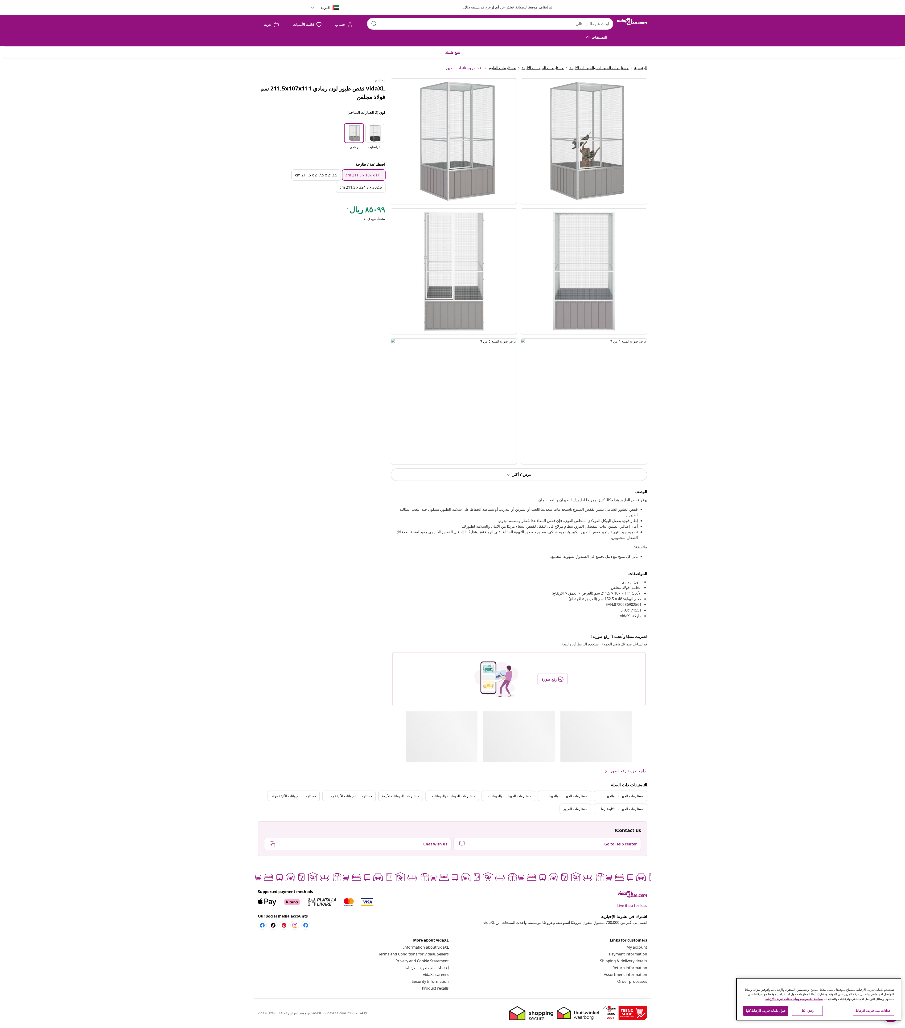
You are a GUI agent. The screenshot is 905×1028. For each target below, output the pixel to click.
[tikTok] (273, 925)
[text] (365, 210)
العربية (325, 7)
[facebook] (305, 925)
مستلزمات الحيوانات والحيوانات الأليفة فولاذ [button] (506, 796)
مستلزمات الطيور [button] (575, 809)
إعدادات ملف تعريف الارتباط (427, 967)
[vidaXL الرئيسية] (632, 21)
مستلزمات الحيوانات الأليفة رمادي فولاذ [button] (619, 809)
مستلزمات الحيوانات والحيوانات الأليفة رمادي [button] (563, 796)
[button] (503, 7)
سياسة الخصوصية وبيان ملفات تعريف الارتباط (794, 999)
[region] (818, 999)
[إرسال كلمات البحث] (374, 23)
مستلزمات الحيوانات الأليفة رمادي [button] (348, 796)
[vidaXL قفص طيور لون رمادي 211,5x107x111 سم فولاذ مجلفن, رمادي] (454, 141)
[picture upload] (496, 679)
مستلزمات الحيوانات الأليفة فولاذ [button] (293, 796)
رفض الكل (807, 1010)
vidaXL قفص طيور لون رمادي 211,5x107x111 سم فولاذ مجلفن (322, 92)
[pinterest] (284, 925)
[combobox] (490, 24)
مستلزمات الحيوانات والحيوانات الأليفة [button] (619, 796)
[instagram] (294, 925)
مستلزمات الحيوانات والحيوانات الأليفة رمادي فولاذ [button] (450, 796)
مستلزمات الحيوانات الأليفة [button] (400, 796)
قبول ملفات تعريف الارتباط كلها (766, 1010)
